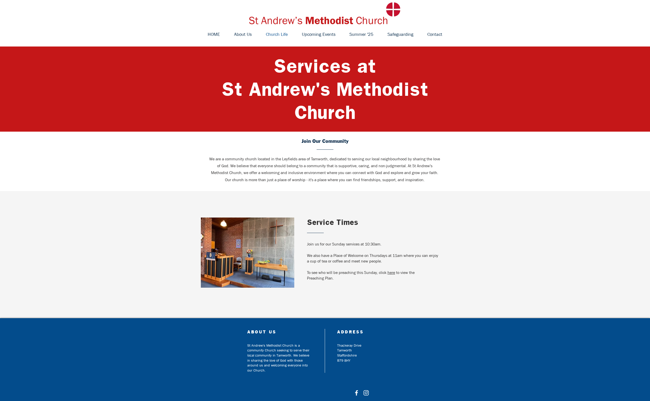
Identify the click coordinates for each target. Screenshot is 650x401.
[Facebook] (356, 392)
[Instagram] (366, 392)
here (391, 272)
